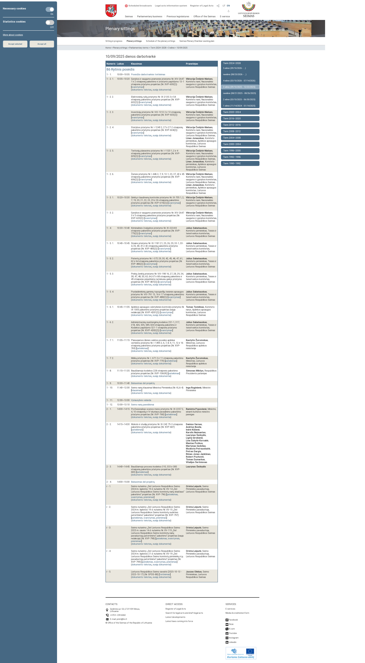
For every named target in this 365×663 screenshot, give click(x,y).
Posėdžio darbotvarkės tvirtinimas (148, 74)
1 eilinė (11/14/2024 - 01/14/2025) (239, 105)
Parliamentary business (149, 16)
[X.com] (227, 629)
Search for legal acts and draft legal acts (184, 613)
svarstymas (137, 87)
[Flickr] (227, 624)
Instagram (234, 638)
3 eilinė (171, 48)
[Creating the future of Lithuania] (241, 659)
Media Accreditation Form (237, 613)
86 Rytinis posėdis (120, 69)
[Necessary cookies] (50, 9)
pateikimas (142, 348)
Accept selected (15, 44)
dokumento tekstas (142, 89)
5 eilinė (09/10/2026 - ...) (234, 68)
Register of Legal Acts (201, 5)
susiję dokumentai (162, 89)
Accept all (41, 44)
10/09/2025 (182, 48)
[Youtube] (227, 633)
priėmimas (149, 497)
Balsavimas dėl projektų (143, 383)
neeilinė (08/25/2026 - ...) (234, 74)
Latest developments (175, 617)
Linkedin (232, 642)
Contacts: (112, 604)
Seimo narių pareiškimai (142, 404)
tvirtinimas (165, 574)
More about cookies (13, 34)
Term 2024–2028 (158, 48)
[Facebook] (227, 620)
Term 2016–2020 (232, 118)
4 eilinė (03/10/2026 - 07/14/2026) (239, 80)
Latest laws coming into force (179, 621)
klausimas (136, 390)
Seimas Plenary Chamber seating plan (197, 41)
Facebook (233, 620)
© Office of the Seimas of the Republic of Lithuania (129, 623)
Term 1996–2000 (232, 150)
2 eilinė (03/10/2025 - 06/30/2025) (239, 99)
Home (108, 48)
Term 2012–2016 (232, 125)
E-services (230, 609)
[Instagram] (227, 638)
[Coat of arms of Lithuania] (111, 10)
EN (228, 5)
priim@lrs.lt (122, 619)
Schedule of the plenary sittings (160, 41)
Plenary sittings (134, 41)
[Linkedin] (227, 642)
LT (224, 5)
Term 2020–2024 (232, 112)
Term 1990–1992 (232, 163)
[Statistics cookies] (50, 22)
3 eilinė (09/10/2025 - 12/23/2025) (239, 87)
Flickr (231, 624)
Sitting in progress (114, 41)
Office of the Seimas (204, 16)
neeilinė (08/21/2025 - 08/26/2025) (239, 93)
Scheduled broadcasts (140, 5)
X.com (232, 629)
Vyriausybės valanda (141, 400)
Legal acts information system (171, 5)
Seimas (129, 16)
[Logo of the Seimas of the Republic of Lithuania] (248, 9)
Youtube (233, 633)
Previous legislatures (178, 16)
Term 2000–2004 (232, 144)
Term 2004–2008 (232, 137)
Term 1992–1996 (232, 157)
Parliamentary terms (138, 48)
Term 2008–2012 (232, 131)
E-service (225, 16)
